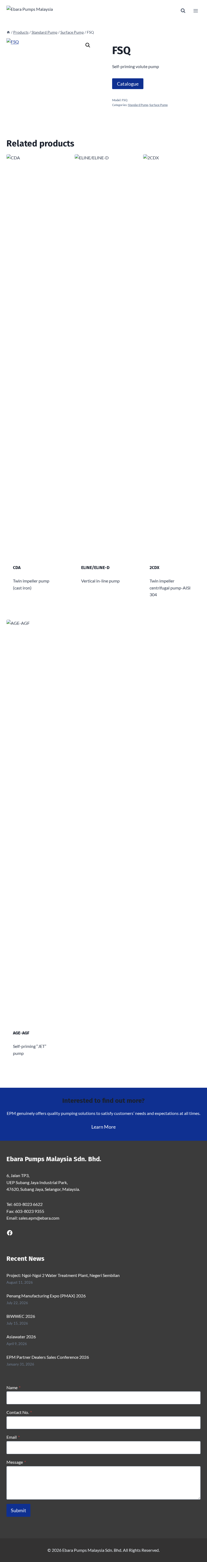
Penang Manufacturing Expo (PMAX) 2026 (46, 1295)
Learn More (103, 1127)
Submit (18, 1510)
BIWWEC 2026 (20, 1316)
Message (16, 1462)
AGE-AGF (21, 1033)
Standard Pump (138, 105)
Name (13, 1387)
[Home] (8, 32)
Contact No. (19, 1412)
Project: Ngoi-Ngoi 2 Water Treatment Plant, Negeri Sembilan (63, 1275)
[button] (88, 45)
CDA (16, 567)
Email (13, 1437)
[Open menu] (196, 10)
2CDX (154, 567)
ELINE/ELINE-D (95, 567)
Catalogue (128, 84)
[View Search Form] (183, 11)
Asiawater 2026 (21, 1336)
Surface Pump (158, 105)
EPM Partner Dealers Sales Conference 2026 (47, 1357)
